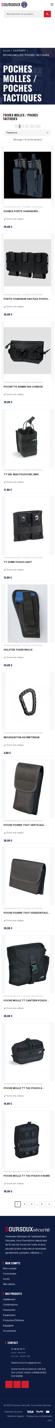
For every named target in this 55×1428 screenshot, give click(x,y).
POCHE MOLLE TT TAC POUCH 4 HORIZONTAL (23, 1088)
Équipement (9, 1315)
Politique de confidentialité (39, 1416)
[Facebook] (9, 1384)
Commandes (9, 1273)
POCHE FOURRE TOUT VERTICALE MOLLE (24, 825)
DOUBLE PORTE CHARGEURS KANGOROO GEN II (21, 211)
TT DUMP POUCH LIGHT (18, 562)
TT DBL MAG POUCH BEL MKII (21, 474)
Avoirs (6, 1278)
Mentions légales (15, 1416)
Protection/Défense (13, 1320)
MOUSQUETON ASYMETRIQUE (22, 737)
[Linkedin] (17, 1384)
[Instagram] (25, 1384)
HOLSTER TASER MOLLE (18, 649)
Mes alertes (9, 1284)
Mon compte (9, 1268)
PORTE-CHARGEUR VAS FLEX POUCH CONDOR (26, 299)
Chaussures (9, 1309)
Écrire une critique (14, 219)
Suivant (49, 1204)
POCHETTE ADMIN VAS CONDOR (23, 386)
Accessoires (9, 1330)
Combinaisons (10, 1304)
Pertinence (12, 132)
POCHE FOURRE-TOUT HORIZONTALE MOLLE (26, 913)
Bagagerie (8, 1325)
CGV (50, 1420)
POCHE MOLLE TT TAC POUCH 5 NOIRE (27, 1175)
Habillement (9, 1299)
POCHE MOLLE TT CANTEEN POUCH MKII (25, 1000)
